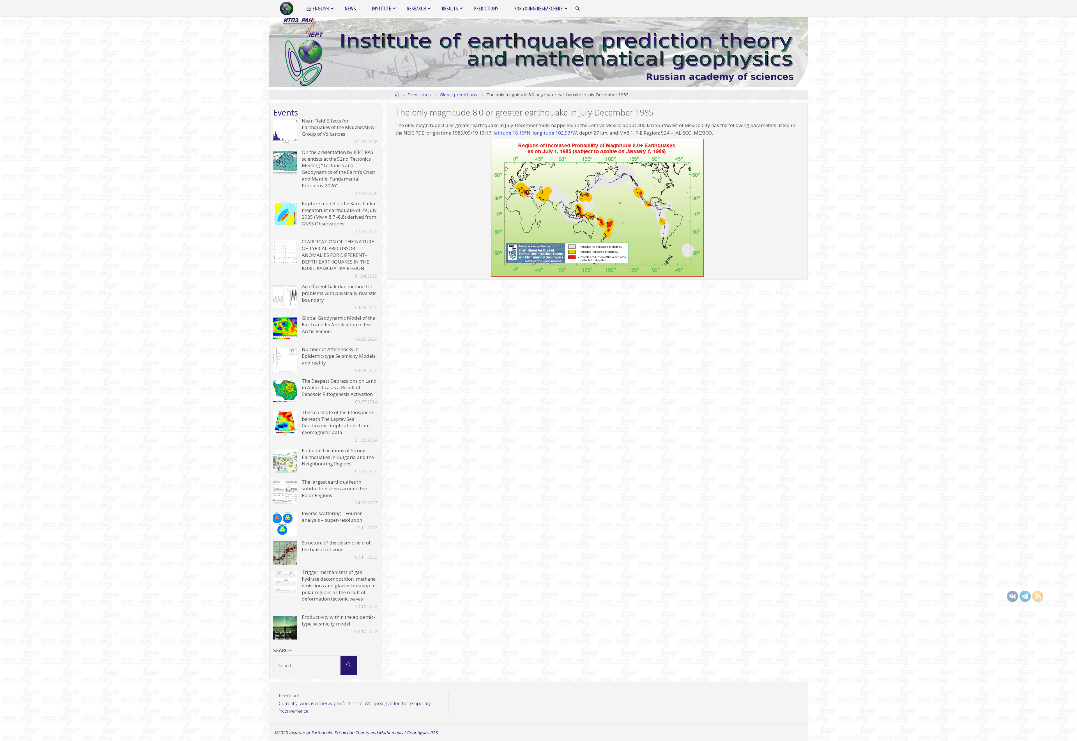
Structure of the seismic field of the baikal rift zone (336, 546)
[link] (578, 8)
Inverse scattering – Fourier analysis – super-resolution (332, 516)
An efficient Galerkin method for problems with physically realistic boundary (339, 293)
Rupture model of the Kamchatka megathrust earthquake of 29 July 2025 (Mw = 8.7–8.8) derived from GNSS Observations (339, 213)
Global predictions (458, 94)
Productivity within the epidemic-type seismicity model (338, 620)
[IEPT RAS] (286, 8)
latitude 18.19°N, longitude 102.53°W (535, 133)
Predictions (419, 94)
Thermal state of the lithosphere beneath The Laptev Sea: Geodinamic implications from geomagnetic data (337, 422)
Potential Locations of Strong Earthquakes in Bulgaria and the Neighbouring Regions (338, 457)
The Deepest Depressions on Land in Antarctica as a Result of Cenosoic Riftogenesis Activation (339, 388)
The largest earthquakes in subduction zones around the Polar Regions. (334, 488)
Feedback (289, 695)
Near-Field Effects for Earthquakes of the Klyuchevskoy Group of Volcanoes (338, 127)
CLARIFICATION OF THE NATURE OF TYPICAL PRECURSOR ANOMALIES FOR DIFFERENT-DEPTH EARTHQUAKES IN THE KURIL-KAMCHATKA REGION (338, 254)
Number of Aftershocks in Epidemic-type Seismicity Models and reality (339, 356)
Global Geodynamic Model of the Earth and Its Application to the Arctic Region (338, 324)
